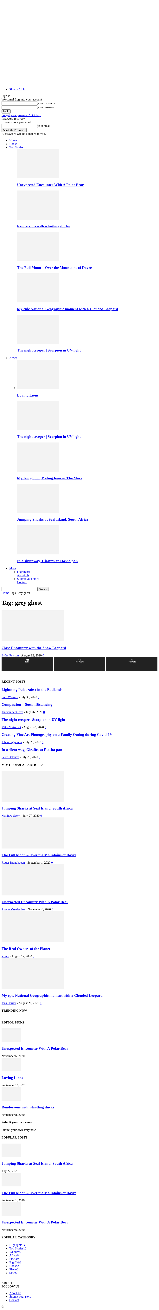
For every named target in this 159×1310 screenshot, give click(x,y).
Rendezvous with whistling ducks (43, 226)
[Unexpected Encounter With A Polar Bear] (38, 177)
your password (46, 107)
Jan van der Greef (12, 712)
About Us (23, 575)
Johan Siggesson (12, 742)
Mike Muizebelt (11, 727)
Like (27, 658)
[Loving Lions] (38, 387)
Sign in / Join (17, 89)
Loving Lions (27, 395)
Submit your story (28, 578)
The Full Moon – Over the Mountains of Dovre (54, 268)
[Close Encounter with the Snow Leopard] (33, 640)
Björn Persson (10, 655)
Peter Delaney (10, 757)
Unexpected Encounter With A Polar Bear (50, 185)
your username (46, 103)
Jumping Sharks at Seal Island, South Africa (52, 519)
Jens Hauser (9, 1003)
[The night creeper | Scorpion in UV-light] (38, 343)
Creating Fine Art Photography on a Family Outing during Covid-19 (57, 734)
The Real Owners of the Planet (26, 949)
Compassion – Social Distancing (27, 704)
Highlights (23, 571)
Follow (79, 658)
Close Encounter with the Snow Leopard (34, 648)
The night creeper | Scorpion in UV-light (49, 350)
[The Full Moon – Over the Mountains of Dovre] (38, 260)
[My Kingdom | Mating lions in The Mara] (38, 470)
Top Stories (16, 147)
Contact (22, 582)
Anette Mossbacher (13, 909)
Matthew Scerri (11, 815)
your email (43, 125)
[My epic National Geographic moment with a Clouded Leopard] (38, 301)
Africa (13, 357)
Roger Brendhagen (13, 862)
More (12, 568)
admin (5, 956)
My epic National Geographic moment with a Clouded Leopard (67, 309)
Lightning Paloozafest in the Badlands (32, 689)
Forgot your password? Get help (21, 115)
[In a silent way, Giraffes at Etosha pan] (38, 553)
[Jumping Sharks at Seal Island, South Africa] (38, 512)
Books (13, 143)
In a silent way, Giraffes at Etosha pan (47, 561)
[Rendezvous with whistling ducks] (38, 218)
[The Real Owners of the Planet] (33, 941)
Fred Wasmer (10, 697)
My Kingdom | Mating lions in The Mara (49, 478)
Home (13, 140)
